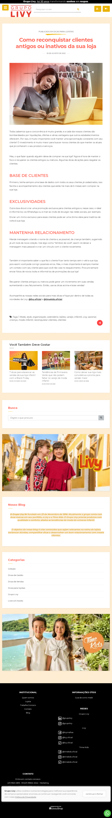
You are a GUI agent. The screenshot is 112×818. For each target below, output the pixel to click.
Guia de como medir (84, 698)
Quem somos (28, 698)
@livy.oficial (35, 299)
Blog (28, 713)
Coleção (12, 569)
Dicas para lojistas (16, 588)
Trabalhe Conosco (28, 705)
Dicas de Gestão (15, 575)
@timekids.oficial (53, 299)
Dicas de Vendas (16, 581)
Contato (28, 709)
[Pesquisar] (101, 417)
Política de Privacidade (25, 797)
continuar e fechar (94, 794)
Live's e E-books (15, 601)
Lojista (28, 701)
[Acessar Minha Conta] (97, 9)
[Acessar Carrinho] (106, 9)
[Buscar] (78, 9)
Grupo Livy (13, 594)
